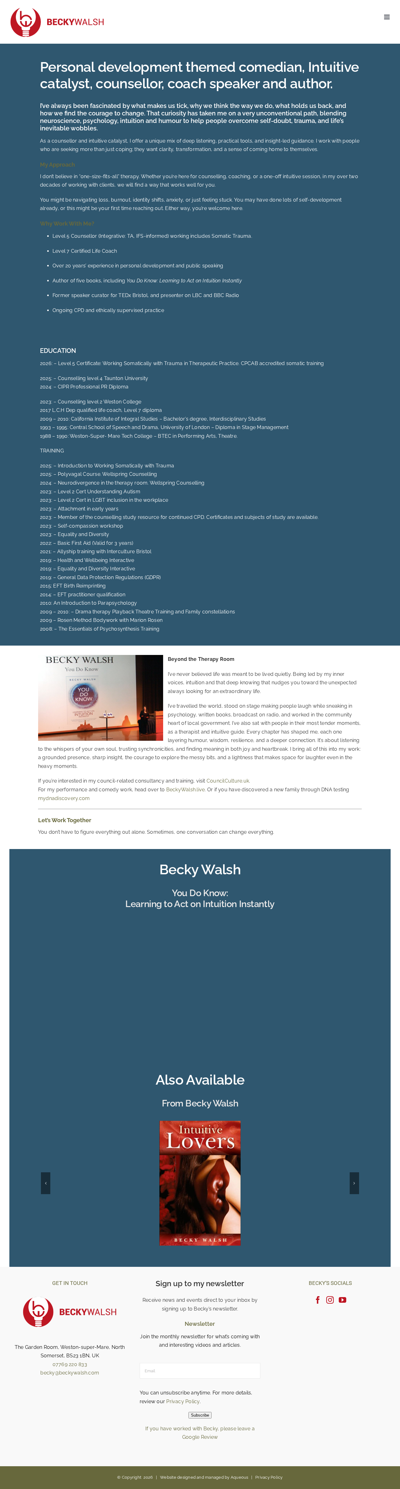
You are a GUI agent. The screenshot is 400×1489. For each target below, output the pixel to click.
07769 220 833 (69, 1364)
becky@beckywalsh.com (69, 1372)
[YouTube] (342, 1299)
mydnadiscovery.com (64, 798)
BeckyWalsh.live (185, 790)
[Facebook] (318, 1299)
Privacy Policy (182, 1401)
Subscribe (200, 1415)
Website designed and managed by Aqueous (204, 1477)
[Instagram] (330, 1299)
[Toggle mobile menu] (387, 17)
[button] (45, 1183)
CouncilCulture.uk (228, 781)
